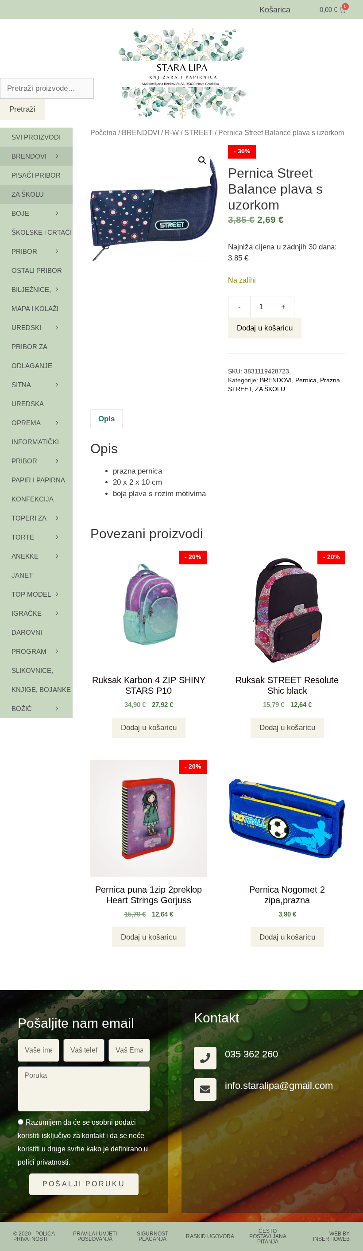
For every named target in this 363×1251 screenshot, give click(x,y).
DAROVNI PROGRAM (29, 642)
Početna (103, 132)
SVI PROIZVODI (36, 137)
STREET (198, 132)
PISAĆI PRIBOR (36, 175)
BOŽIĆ (22, 708)
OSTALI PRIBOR (37, 270)
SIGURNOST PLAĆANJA (152, 1236)
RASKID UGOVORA (210, 1236)
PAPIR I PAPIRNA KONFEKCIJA (38, 489)
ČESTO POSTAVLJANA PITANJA (267, 1236)
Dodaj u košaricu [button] (149, 727)
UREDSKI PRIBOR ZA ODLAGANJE (32, 346)
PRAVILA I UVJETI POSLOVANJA (95, 1236)
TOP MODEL (31, 594)
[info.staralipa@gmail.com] (205, 1089)
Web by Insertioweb (331, 1236)
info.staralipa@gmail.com (279, 1085)
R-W (172, 132)
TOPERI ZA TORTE (29, 527)
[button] (202, 160)
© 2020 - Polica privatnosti (33, 1236)
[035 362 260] (205, 1058)
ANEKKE (25, 556)
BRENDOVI (140, 132)
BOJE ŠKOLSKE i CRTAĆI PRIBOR (42, 232)
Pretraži (22, 109)
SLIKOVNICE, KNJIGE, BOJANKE (41, 680)
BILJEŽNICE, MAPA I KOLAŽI (35, 299)
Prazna (330, 380)
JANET (22, 575)
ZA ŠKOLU (270, 389)
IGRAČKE (27, 613)
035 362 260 (251, 1054)
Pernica (306, 380)
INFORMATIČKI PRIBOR (35, 451)
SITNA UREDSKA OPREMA (27, 404)
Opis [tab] (106, 419)
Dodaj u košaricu (265, 328)
